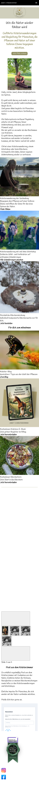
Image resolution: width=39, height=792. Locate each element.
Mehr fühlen (5, 209)
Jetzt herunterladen (8, 434)
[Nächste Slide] (15, 653)
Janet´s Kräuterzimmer (9, 3)
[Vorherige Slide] (15, 618)
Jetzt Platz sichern (19, 53)
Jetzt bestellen (6, 323)
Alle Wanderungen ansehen (11, 260)
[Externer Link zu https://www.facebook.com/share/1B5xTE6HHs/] (3, 778)
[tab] (5, 631)
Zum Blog (4, 377)
